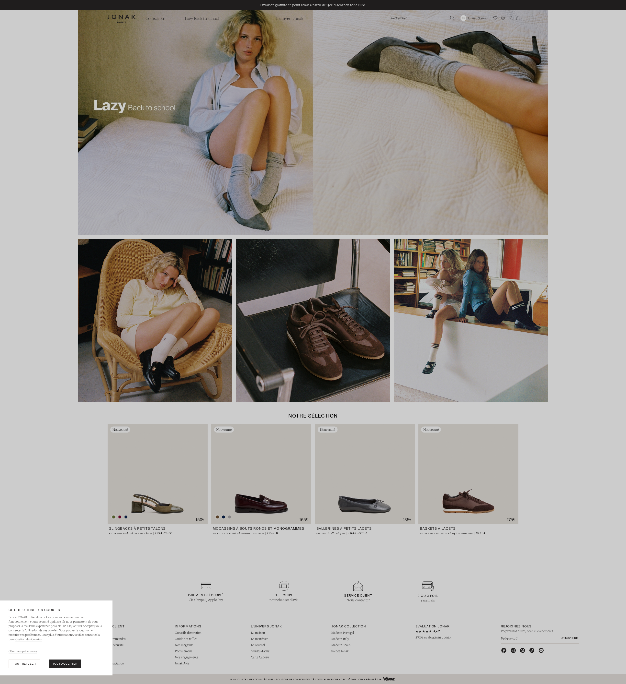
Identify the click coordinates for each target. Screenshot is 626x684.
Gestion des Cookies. (28, 639)
